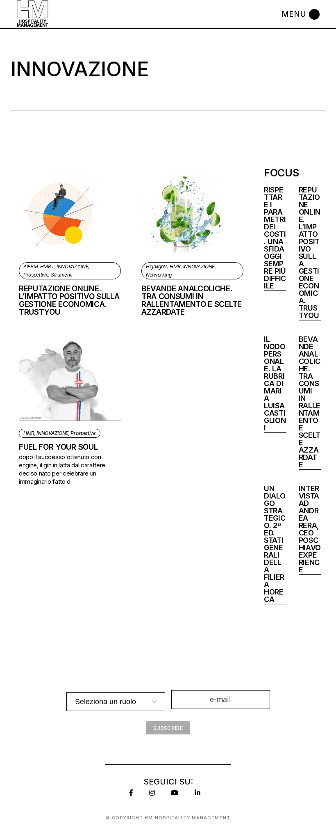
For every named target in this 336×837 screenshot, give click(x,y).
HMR (175, 266)
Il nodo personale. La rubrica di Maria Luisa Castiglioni (275, 383)
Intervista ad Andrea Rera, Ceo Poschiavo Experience (310, 529)
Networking (159, 275)
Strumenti (62, 275)
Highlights (157, 266)
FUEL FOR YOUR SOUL (58, 447)
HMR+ (47, 266)
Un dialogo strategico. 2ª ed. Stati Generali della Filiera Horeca (274, 544)
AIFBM (30, 266)
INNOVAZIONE (72, 266)
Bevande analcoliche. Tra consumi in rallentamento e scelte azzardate (191, 300)
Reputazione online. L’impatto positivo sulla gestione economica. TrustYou (69, 300)
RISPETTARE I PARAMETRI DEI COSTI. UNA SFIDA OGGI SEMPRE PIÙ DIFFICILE (275, 237)
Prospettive (35, 275)
